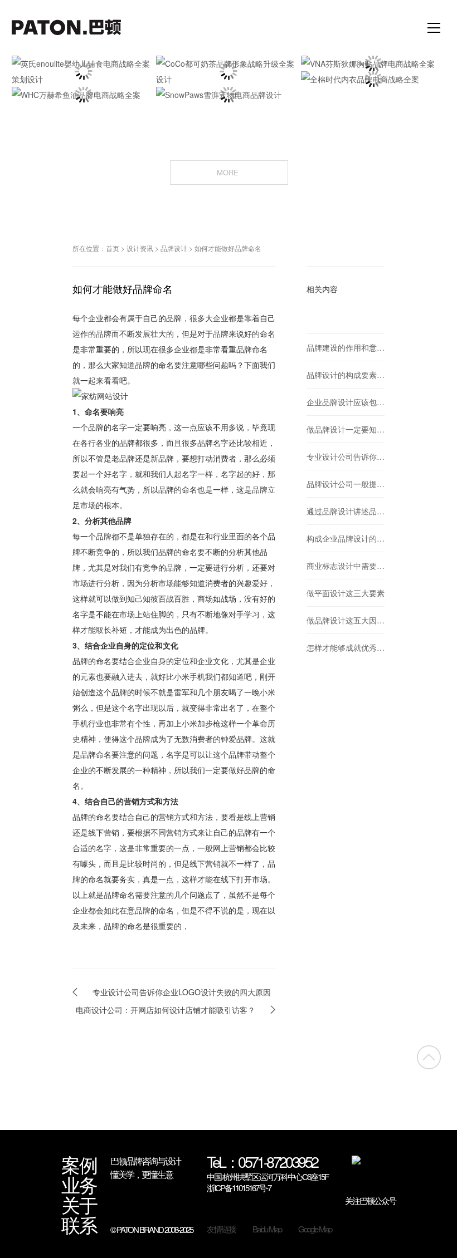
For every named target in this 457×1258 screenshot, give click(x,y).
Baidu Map (266, 1229)
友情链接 (221, 1229)
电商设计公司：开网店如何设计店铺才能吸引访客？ (165, 1009)
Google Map (315, 1229)
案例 (79, 1164)
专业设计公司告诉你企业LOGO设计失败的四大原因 (182, 991)
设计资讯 (140, 248)
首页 (112, 248)
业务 (79, 1185)
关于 (79, 1205)
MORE (229, 172)
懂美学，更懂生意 (141, 1174)
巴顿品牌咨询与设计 (145, 1160)
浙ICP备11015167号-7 (239, 1187)
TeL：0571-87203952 (262, 1162)
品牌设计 (174, 248)
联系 (79, 1225)
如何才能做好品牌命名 (228, 248)
